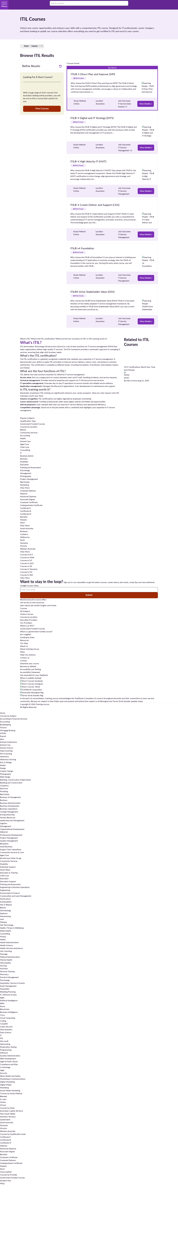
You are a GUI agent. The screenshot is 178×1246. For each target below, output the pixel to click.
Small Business (6, 847)
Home (26, 46)
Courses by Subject (8, 716)
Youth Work (5, 870)
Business (23, 459)
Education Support (8, 881)
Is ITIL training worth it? (97, 339)
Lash (2, 919)
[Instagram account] (89, 683)
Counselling (25, 450)
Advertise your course (29, 664)
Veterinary (4, 757)
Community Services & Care (12, 852)
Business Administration (10, 803)
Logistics (3, 823)
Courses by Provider (8, 1175)
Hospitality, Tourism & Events (12, 983)
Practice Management (9, 977)
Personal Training (7, 972)
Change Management (9, 812)
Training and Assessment (30, 468)
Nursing (3, 966)
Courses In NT (26, 560)
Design (3, 768)
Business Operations (8, 809)
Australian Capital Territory (11, 1111)
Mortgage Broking (7, 730)
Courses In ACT (26, 555)
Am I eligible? (25, 635)
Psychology (25, 470)
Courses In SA (26, 566)
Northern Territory (8, 1117)
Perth (22, 540)
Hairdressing (5, 916)
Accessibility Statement (30, 672)
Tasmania (24, 543)
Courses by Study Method (11, 1094)
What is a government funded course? (36, 632)
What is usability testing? (31, 678)
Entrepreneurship (7, 815)
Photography (25, 476)
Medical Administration (10, 957)
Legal (2, 1070)
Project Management (29, 479)
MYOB (3, 733)
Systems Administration (10, 1056)
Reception (4, 844)
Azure (2, 1006)
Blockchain (4, 1009)
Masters (23, 520)
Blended (3, 1096)
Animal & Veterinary (8, 742)
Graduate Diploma (28, 491)
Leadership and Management (12, 821)
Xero (2, 739)
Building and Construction (11, 783)
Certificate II (25, 508)
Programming (5, 1050)
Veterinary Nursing (8, 760)
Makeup (3, 922)
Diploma (23, 494)
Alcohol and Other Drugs (10, 858)
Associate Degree (27, 499)
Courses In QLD (27, 563)
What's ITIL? (25, 339)
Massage (3, 954)
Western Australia (27, 549)
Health (23, 438)
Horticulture (5, 899)
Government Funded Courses (12, 1178)
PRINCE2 (4, 832)
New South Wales (7, 1114)
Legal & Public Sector (9, 1062)
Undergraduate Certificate (31, 505)
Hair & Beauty (6, 905)
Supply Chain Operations (10, 850)
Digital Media (5, 1085)
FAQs (22, 652)
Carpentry (4, 786)
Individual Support (8, 867)
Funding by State (27, 637)
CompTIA (4, 1024)
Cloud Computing (7, 1018)
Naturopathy (5, 963)
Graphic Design (6, 771)
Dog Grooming (6, 751)
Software (4, 1053)
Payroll (3, 736)
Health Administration (9, 942)
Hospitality (4, 989)
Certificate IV (25, 514)
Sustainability (6, 902)
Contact (23, 661)
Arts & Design (6, 762)
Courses (34, 46)
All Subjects (25, 611)
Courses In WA (26, 575)
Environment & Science (10, 893)
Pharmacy (4, 974)
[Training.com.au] (23, 5)
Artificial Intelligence (8, 1001)
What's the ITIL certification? (43, 339)
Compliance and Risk (9, 1064)
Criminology (5, 1067)
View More (25, 488)
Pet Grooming (6, 754)
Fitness (3, 937)
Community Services (29, 433)
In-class (3, 1099)
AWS (2, 1003)
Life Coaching (6, 951)
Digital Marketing (7, 1082)
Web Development (8, 1059)
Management (25, 473)
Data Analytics (6, 1030)
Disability (24, 462)
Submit (89, 595)
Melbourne (24, 537)
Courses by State (7, 1108)
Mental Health (6, 960)
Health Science (6, 945)
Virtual (3, 1105)
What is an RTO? (27, 626)
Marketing (24, 485)
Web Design (5, 777)
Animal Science (6, 748)
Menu (4, 6)
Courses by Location (28, 617)
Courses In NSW (27, 558)
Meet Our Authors (28, 655)
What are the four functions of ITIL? (71, 339)
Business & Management (10, 797)
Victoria (23, 546)
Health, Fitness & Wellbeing (11, 928)
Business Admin (26, 456)
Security (3, 1073)
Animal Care (25, 441)
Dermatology (5, 911)
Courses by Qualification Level (13, 1134)
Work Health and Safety (10, 1076)
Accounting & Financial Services (13, 719)
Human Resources (7, 818)
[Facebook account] (89, 681)
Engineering (5, 890)
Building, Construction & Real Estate (15, 780)
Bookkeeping (5, 725)
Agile (2, 998)
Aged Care (24, 444)
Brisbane (23, 531)
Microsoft (4, 1041)
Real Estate (24, 482)
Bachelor (24, 517)
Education (24, 465)
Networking (5, 1044)
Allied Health (5, 931)
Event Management (8, 986)
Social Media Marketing (10, 1091)
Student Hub (5, 1181)
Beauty (23, 430)
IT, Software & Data (8, 995)
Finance (3, 728)
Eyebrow (4, 913)
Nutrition (4, 969)
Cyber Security (6, 1027)
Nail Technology (6, 925)
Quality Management (9, 841)
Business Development (9, 806)
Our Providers (26, 623)
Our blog (24, 643)
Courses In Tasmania (28, 569)
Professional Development (11, 835)
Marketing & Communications (12, 1079)
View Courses (42, 109)
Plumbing (4, 791)
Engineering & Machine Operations (15, 887)
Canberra (24, 534)
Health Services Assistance (11, 948)
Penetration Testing (8, 1047)
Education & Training (9, 873)
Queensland (5, 1120)
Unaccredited (6, 1172)
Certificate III (25, 511)
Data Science (5, 1033)
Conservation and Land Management (15, 896)
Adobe (3, 765)
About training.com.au (29, 649)
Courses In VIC (26, 572)
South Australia (26, 529)
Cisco (2, 1015)
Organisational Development (12, 829)
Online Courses (26, 614)
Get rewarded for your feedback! (34, 675)
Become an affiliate (28, 666)
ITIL (1, 1038)
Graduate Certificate (29, 502)
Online (3, 1102)
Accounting (25, 436)
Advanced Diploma (28, 497)
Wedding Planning (7, 992)
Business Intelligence (9, 1012)
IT (21, 453)
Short (22, 523)
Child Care (24, 447)
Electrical (4, 789)
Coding (3, 1021)
